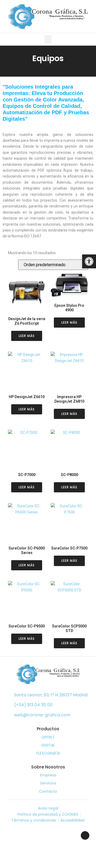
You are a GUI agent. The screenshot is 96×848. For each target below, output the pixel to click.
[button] (48, 39)
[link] (89, 261)
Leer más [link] (27, 335)
